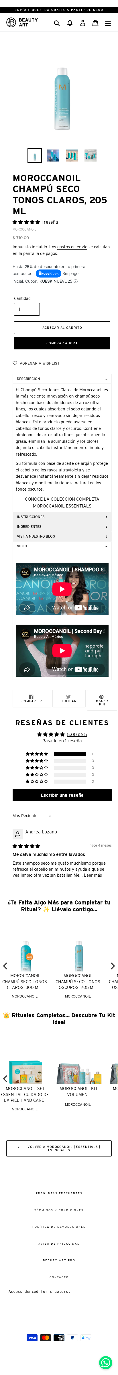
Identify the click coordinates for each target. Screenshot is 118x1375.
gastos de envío (72, 246)
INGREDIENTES (29, 527)
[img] (26, 846)
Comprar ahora (62, 343)
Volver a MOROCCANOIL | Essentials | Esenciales (63, 1148)
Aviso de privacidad (59, 1243)
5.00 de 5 (77, 734)
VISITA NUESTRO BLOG (36, 536)
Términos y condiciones (59, 1210)
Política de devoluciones (59, 1226)
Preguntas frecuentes (59, 1193)
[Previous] (5, 966)
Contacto (59, 1277)
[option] (34, 155)
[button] (69, 22)
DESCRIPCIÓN (28, 379)
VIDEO (22, 546)
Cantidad (22, 298)
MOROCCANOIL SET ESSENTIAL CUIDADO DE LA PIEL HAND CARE (25, 1094)
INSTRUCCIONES (31, 517)
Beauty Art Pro (59, 1260)
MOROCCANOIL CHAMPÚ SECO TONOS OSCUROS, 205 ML (78, 981)
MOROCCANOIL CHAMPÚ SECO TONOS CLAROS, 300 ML (24, 981)
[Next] (112, 966)
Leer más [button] (93, 875)
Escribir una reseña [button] (62, 795)
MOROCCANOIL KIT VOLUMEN (79, 1091)
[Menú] (108, 22)
